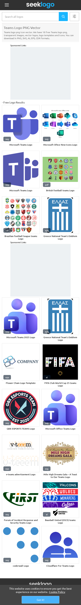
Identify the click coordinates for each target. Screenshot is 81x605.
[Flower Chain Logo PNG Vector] (21, 362)
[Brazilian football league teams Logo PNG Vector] (21, 215)
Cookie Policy (57, 592)
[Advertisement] (40, 73)
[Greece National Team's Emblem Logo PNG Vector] (60, 215)
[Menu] (7, 5)
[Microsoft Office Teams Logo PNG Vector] (60, 408)
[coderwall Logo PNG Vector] (21, 545)
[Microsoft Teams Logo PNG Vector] (21, 124)
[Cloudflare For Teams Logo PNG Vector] (60, 545)
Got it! (40, 599)
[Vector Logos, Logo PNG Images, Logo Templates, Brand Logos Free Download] (40, 5)
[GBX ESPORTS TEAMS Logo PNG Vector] (21, 408)
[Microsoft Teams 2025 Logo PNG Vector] (21, 316)
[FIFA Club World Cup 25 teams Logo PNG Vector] (60, 362)
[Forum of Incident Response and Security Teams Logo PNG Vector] (21, 499)
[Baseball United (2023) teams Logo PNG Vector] (60, 499)
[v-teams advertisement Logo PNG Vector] (21, 453)
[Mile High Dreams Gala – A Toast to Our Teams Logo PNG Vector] (60, 453)
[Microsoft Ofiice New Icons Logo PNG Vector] (60, 124)
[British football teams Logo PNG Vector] (60, 169)
